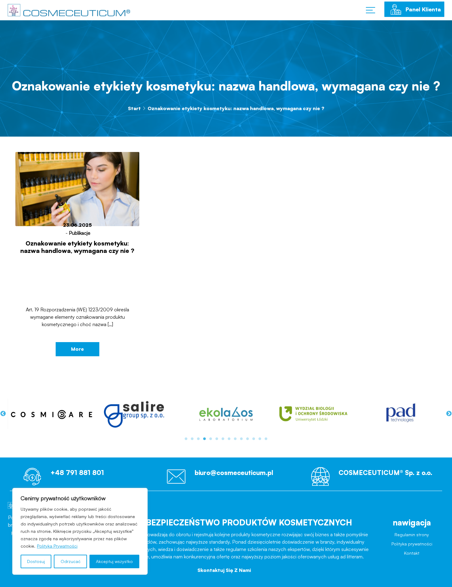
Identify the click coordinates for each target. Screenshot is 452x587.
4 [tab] (204, 439)
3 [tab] (198, 439)
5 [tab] (211, 439)
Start (134, 108)
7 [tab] (223, 439)
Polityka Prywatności (57, 546)
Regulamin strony (411, 536)
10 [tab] (241, 439)
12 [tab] (254, 439)
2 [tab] (192, 439)
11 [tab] (247, 439)
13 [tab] (260, 439)
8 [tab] (229, 439)
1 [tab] (186, 439)
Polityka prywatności (411, 547)
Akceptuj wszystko (114, 561)
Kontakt (412, 558)
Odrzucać (71, 561)
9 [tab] (235, 439)
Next (449, 414)
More (77, 349)
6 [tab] (217, 439)
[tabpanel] (51, 413)
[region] (80, 531)
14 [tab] (266, 439)
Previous (3, 414)
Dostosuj (36, 561)
